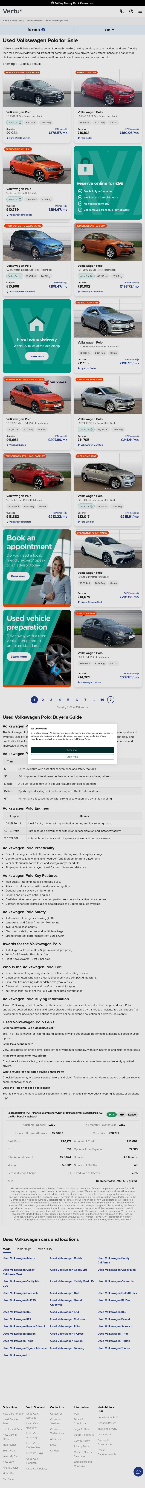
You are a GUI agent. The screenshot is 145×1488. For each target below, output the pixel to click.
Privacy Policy (83, 738)
